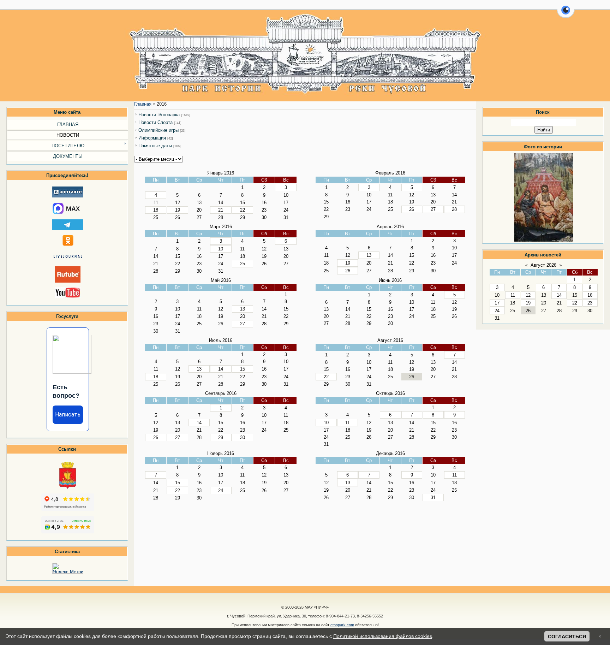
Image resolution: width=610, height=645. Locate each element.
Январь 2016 (220, 173)
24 (497, 310)
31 (433, 497)
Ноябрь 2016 (220, 453)
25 (242, 263)
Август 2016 (390, 340)
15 (242, 369)
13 (368, 255)
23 (589, 303)
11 (512, 295)
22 (574, 303)
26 (411, 209)
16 (589, 295)
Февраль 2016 (390, 173)
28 (454, 209)
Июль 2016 (220, 340)
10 (220, 249)
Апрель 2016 (390, 226)
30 (242, 437)
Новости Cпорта (155, 122)
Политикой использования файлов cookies (382, 636)
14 (559, 295)
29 (220, 437)
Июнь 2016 (390, 280)
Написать (67, 414)
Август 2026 (543, 265)
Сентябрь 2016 (221, 393)
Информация (152, 138)
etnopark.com (342, 625)
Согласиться (567, 636)
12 (528, 295)
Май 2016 (221, 280)
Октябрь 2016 (390, 393)
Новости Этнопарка (159, 114)
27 (433, 209)
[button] (566, 14)
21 (220, 210)
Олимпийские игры (158, 130)
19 (528, 303)
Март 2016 (221, 226)
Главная (142, 104)
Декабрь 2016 (390, 453)
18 (155, 210)
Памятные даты (155, 145)
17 (497, 303)
